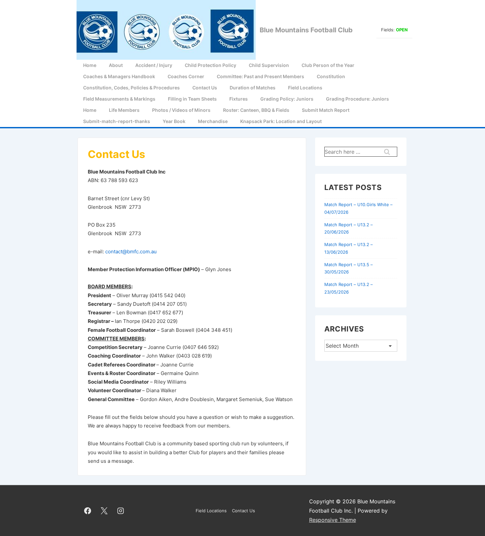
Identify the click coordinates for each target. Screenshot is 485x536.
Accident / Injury (153, 65)
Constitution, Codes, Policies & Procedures (131, 87)
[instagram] (120, 511)
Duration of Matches (252, 87)
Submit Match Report (325, 110)
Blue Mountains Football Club (306, 30)
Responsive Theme (332, 520)
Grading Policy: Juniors (286, 99)
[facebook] (87, 511)
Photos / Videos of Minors (181, 110)
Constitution (331, 76)
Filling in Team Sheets (192, 99)
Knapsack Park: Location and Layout (281, 121)
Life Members (124, 110)
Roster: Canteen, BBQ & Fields (256, 110)
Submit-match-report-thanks (116, 121)
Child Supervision (269, 65)
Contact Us (204, 87)
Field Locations (305, 87)
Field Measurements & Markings (119, 99)
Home (89, 65)
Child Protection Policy (210, 65)
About (116, 65)
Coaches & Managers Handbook (119, 76)
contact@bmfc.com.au (131, 251)
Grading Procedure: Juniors (357, 99)
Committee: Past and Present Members (260, 76)
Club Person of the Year (328, 65)
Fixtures (238, 99)
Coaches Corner (186, 76)
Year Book (174, 121)
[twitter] (104, 511)
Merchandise (213, 121)
